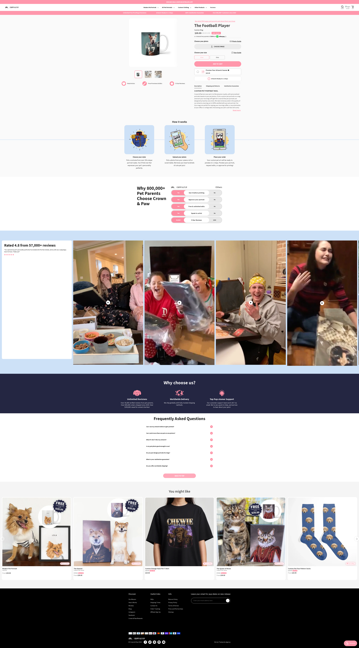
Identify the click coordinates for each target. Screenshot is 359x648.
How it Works (133, 602)
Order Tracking (155, 609)
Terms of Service (173, 606)
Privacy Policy (172, 602)
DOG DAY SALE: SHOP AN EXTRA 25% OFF (179, 2)
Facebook (132, 615)
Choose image (219, 46)
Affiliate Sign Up (155, 612)
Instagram (132, 612)
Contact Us (153, 606)
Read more (237, 110)
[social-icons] (145, 642)
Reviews (131, 606)
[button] (356, 538)
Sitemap (171, 612)
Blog (130, 609)
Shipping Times (155, 602)
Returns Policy (173, 599)
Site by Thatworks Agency (222, 642)
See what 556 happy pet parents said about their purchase (215, 21)
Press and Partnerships (175, 609)
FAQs (152, 599)
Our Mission (132, 599)
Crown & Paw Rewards (136, 618)
